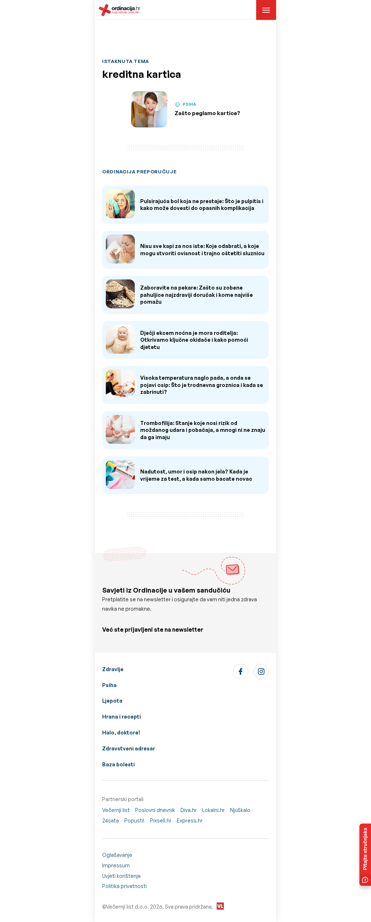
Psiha (109, 685)
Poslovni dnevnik (155, 810)
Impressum (116, 865)
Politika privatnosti (124, 886)
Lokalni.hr (213, 810)
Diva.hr (188, 810)
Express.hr (190, 820)
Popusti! (134, 820)
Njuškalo (240, 810)
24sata (110, 820)
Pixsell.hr (160, 820)
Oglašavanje (117, 855)
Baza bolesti (118, 764)
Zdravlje (113, 669)
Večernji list (116, 810)
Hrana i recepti (121, 716)
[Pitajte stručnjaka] (365, 855)
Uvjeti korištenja (121, 876)
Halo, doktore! (121, 732)
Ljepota (112, 701)
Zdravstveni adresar (128, 748)
